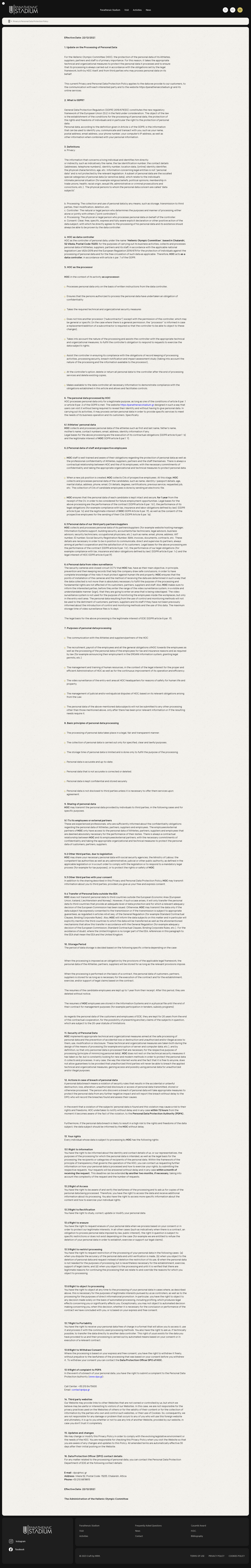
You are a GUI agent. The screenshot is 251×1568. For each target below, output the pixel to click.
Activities (137, 10)
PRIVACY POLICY (216, 1556)
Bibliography (197, 1536)
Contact (139, 1536)
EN (240, 10)
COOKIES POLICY (237, 1556)
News (148, 10)
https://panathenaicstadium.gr (137, 404)
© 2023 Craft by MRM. (89, 1556)
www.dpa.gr (95, 1376)
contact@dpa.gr (81, 1389)
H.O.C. (193, 1531)
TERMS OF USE (197, 1556)
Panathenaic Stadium (110, 10)
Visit (126, 10)
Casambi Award (198, 1525)
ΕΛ (233, 10)
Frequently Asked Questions (148, 1525)
